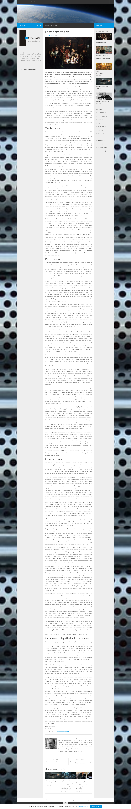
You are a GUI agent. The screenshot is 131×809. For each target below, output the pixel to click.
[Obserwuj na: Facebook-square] (37, 25)
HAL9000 (51, 35)
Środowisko (100, 140)
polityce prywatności (84, 806)
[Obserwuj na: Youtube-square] (40, 25)
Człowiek (48, 26)
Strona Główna (46, 800)
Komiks (99, 123)
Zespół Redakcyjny (70, 800)
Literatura (100, 133)
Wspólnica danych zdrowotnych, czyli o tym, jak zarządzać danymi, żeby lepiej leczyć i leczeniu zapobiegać (67, 785)
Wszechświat (101, 151)
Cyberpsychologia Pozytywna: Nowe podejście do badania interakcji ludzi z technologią (81, 785)
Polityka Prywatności (57, 800)
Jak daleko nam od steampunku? (100, 72)
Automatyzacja (101, 112)
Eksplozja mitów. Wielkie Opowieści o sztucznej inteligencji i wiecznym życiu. (103, 57)
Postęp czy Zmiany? (101, 42)
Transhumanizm (102, 147)
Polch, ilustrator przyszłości (103, 101)
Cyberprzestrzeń (102, 116)
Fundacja (87, 800)
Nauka (26, 2)
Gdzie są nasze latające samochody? (51, 782)
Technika (33, 2)
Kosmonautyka (101, 126)
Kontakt (80, 800)
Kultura (20, 2)
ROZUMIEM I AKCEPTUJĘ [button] (96, 806)
